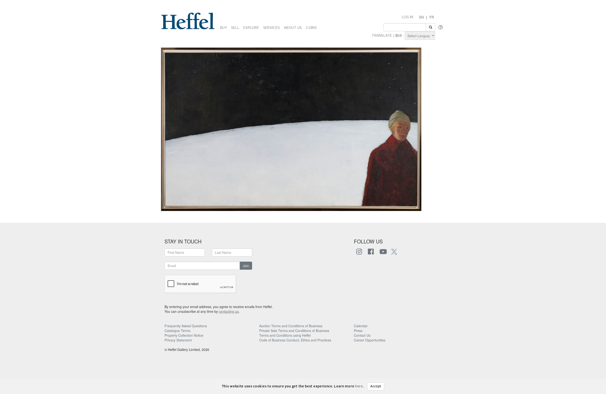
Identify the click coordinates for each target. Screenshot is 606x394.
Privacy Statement (178, 340)
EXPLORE (251, 28)
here (359, 386)
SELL (235, 28)
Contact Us (362, 335)
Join (246, 265)
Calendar (361, 325)
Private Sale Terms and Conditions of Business (294, 330)
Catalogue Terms (177, 330)
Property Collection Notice (184, 335)
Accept (375, 386)
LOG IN (407, 17)
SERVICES (271, 28)
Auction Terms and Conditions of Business (290, 325)
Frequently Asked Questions (186, 325)
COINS (311, 28)
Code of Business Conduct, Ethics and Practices (295, 340)
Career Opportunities (369, 340)
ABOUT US (293, 28)
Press (358, 330)
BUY (223, 28)
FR (431, 17)
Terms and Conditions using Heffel (285, 335)
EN (421, 17)
